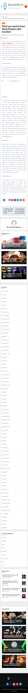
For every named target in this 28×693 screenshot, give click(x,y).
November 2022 (6, 419)
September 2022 (6, 426)
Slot (3, 23)
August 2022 (5, 430)
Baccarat (4, 537)
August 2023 (5, 388)
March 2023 (5, 406)
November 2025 (6, 322)
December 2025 (6, 319)
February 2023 (5, 409)
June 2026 (4, 298)
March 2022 (5, 447)
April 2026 (4, 305)
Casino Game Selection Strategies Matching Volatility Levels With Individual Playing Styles (12, 275)
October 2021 (5, 465)
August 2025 (5, 333)
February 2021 (5, 493)
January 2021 (5, 496)
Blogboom (22, 689)
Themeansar (14, 691)
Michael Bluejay (9, 35)
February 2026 (5, 312)
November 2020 (6, 503)
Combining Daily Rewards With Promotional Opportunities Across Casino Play (10, 582)
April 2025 (4, 336)
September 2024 (6, 353)
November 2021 (5, 461)
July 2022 (4, 433)
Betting (3, 541)
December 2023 (6, 381)
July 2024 (4, 357)
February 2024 (5, 374)
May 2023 (4, 399)
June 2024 (4, 360)
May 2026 (4, 301)
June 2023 (4, 395)
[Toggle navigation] (2, 6)
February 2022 (5, 451)
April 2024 (4, 367)
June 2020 (4, 520)
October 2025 (5, 326)
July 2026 (4, 294)
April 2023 (4, 402)
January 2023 (5, 413)
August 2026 (5, 291)
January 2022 (5, 454)
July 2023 (4, 392)
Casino (3, 548)
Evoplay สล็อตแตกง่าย (8, 43)
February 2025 (5, 340)
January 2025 (5, 343)
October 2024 (5, 350)
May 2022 (4, 440)
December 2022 (6, 416)
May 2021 (4, 482)
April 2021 (4, 486)
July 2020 (4, 517)
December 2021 (5, 458)
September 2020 (6, 510)
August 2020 (5, 513)
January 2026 (5, 315)
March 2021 (4, 489)
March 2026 (5, 308)
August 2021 (5, 472)
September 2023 (6, 385)
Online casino (5, 558)
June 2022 (4, 437)
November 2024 (6, 346)
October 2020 (5, 506)
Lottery (3, 555)
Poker (3, 562)
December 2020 (6, 499)
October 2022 (5, 423)
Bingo (3, 544)
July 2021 (4, 475)
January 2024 (5, 378)
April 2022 (4, 444)
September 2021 (6, 468)
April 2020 (4, 527)
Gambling (4, 551)
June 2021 (4, 479)
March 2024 (5, 371)
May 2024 (4, 364)
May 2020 (4, 524)
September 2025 (6, 329)
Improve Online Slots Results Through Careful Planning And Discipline (12, 665)
